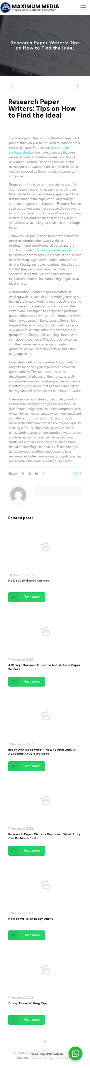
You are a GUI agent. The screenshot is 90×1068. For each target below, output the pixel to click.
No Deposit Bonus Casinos (28, 581)
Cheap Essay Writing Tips (28, 1003)
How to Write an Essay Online (31, 919)
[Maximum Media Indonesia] (30, 7)
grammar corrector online (52, 250)
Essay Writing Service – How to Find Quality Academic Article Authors (42, 752)
